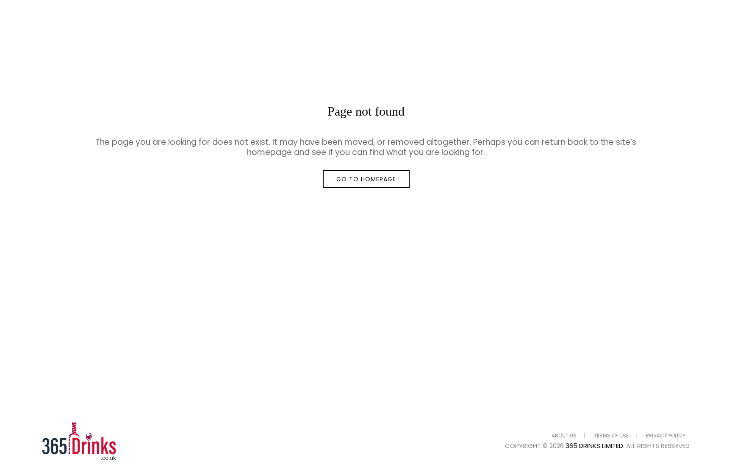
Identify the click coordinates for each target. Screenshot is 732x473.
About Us (564, 435)
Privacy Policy (665, 435)
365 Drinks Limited (594, 445)
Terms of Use (611, 435)
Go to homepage (366, 179)
